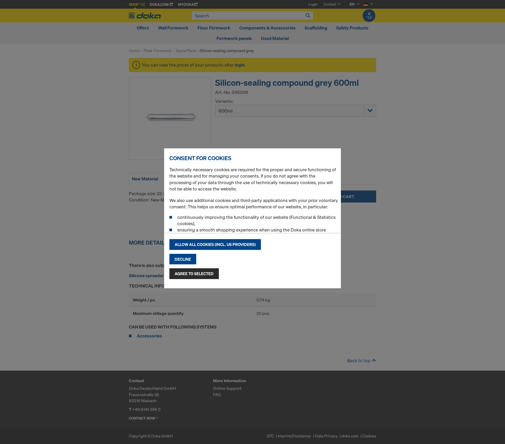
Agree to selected (194, 273)
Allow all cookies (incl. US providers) (215, 244)
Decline (183, 259)
